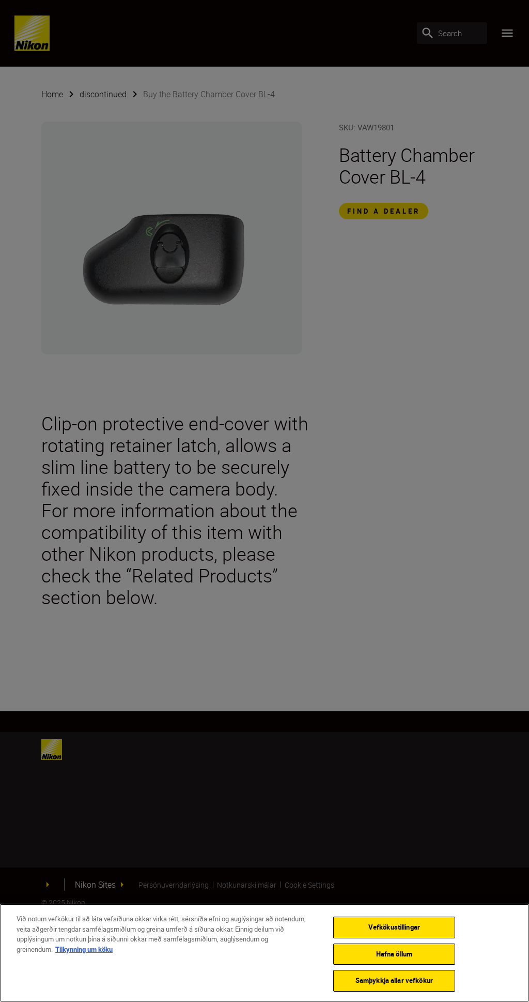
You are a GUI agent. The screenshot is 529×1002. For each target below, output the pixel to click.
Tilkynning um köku (84, 949)
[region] (264, 953)
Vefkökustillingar (394, 927)
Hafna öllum (394, 954)
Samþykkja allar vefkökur (394, 980)
